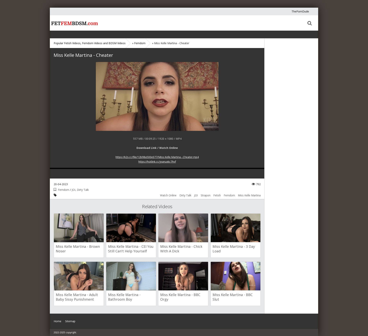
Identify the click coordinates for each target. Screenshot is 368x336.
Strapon (205, 195)
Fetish (217, 195)
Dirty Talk (185, 195)
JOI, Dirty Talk (80, 190)
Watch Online (168, 195)
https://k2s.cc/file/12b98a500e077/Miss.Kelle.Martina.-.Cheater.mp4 (157, 157)
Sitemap (70, 321)
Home (74, 23)
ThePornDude (300, 11)
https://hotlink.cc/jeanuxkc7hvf (157, 161)
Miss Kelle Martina (249, 195)
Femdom (63, 190)
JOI (196, 195)
